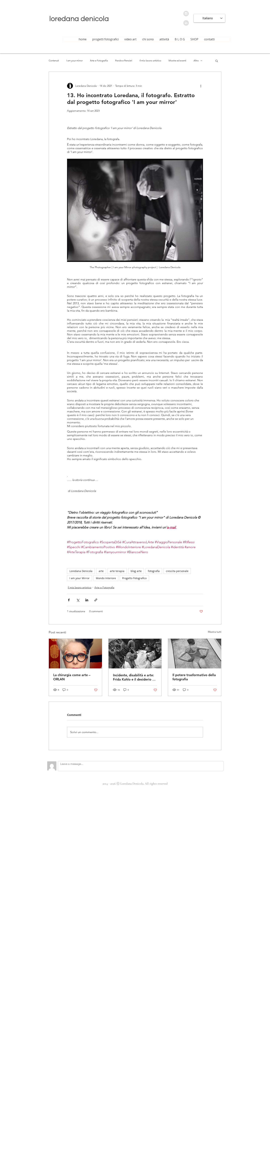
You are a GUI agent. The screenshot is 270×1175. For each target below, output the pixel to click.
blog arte (136, 571)
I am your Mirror (79, 578)
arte (101, 571)
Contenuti (54, 60)
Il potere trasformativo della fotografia (194, 677)
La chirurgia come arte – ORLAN (71, 677)
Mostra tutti (214, 631)
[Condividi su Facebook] (69, 600)
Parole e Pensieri (123, 60)
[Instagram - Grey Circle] (186, 13)
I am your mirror (74, 60)
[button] (216, 60)
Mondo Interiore (106, 578)
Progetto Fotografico (134, 578)
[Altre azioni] (201, 86)
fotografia (154, 571)
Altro (196, 60)
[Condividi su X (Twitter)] (78, 600)
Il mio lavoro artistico (150, 60)
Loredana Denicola (80, 571)
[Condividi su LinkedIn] (87, 600)
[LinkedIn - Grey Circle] (186, 23)
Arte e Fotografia (99, 60)
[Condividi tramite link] (96, 600)
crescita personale (177, 571)
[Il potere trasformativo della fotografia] (194, 653)
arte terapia (117, 571)
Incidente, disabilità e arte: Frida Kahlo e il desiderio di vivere (134, 677)
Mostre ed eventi (177, 60)
